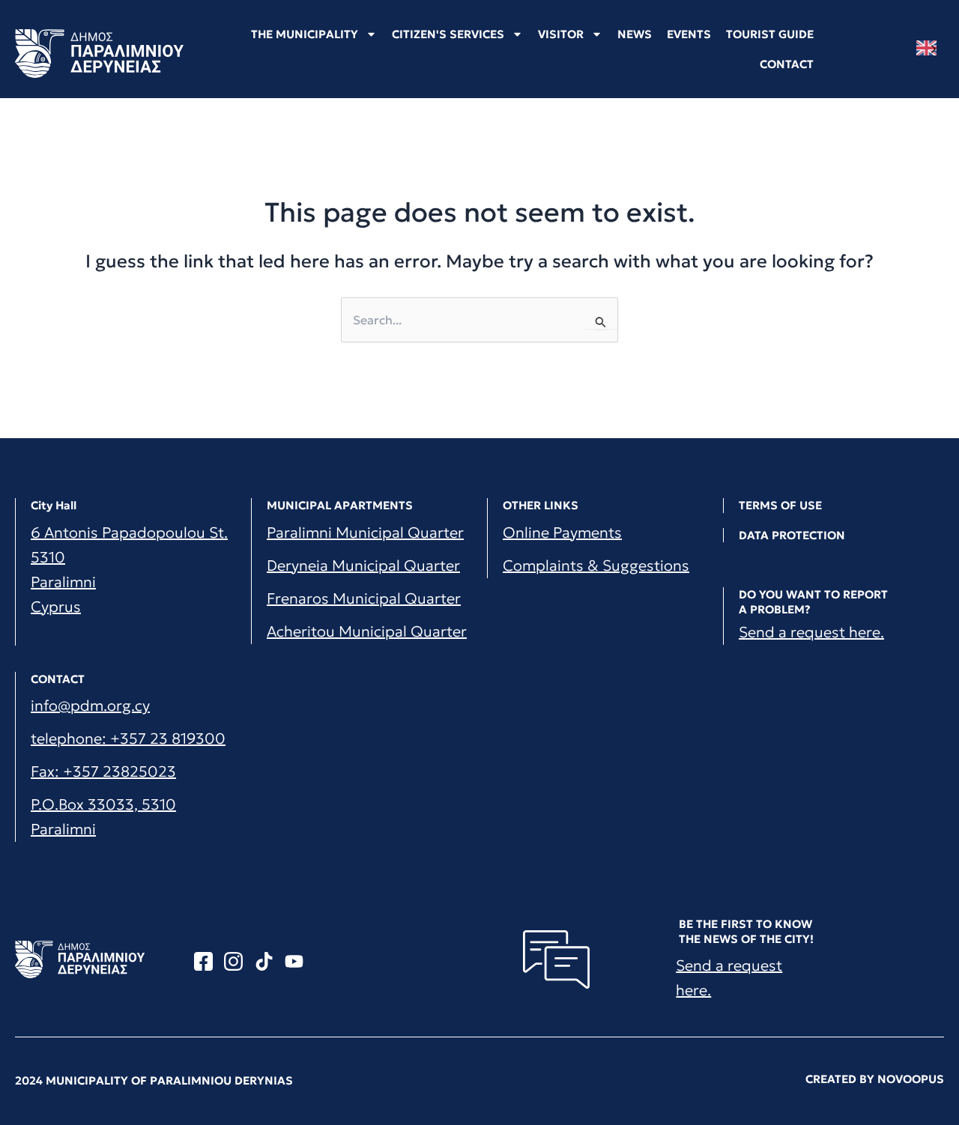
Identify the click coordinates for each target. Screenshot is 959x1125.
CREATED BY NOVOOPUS (874, 1079)
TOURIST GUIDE (770, 34)
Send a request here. (811, 632)
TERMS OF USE (780, 505)
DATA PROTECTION (792, 535)
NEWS (634, 34)
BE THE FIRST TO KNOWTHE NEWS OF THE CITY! (746, 931)
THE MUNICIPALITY (304, 34)
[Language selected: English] (930, 48)
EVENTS (689, 34)
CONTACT (787, 64)
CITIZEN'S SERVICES (448, 34)
